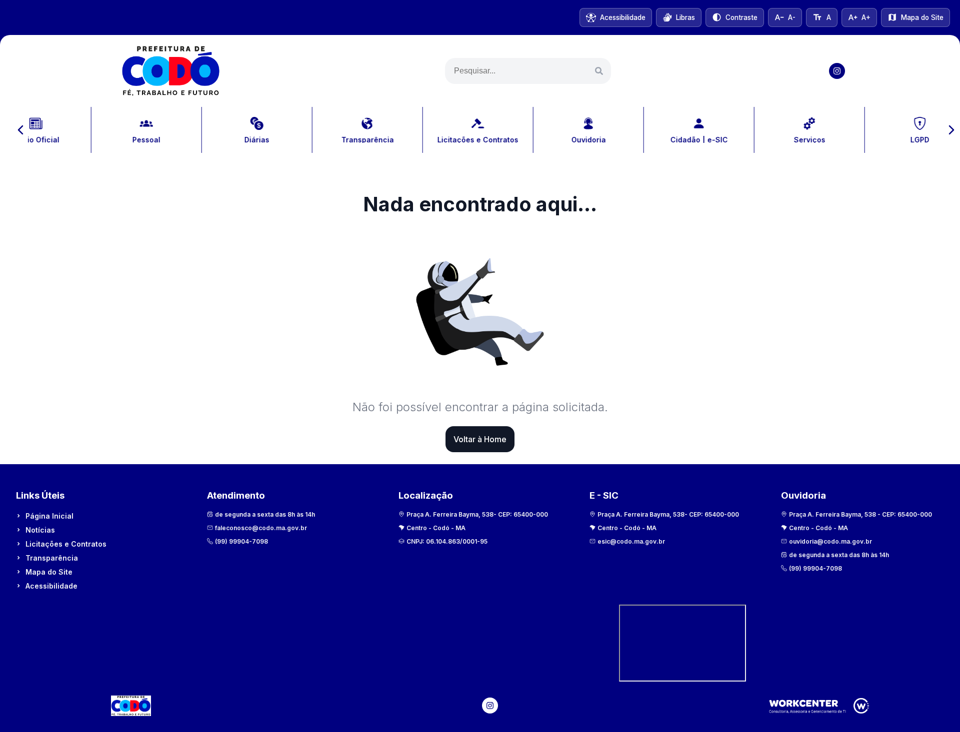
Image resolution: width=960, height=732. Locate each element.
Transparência (52, 558)
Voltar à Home (480, 439)
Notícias (40, 530)
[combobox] (528, 71)
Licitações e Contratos (66, 544)
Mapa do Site (49, 572)
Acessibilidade (52, 586)
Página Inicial (50, 516)
